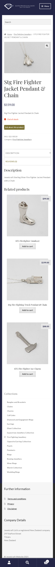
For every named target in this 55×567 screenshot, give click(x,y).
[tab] (27, 153)
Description (12, 153)
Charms (10, 411)
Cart (42, 560)
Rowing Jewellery (14, 459)
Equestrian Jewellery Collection (20, 433)
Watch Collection (14, 468)
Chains (10, 406)
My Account (9, 562)
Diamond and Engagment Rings (20, 420)
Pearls (9, 446)
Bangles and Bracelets (16, 402)
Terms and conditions (16, 498)
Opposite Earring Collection (19, 441)
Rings (9, 454)
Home (9, 34)
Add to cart (27, 246)
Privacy (10, 504)
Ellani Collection (14, 428)
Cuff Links (11, 415)
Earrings (10, 424)
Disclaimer (12, 508)
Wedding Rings (13, 472)
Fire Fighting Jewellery (23, 34)
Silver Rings (12, 463)
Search (27, 562)
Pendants (11, 450)
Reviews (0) (11, 161)
